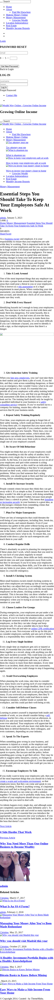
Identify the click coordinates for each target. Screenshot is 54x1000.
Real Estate (11, 25)
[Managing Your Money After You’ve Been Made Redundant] (27, 917)
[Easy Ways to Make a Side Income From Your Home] (26, 983)
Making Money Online (17, 15)
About (9, 9)
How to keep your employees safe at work (26, 163)
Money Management (16, 17)
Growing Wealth (20, 20)
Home (9, 7)
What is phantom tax (16, 155)
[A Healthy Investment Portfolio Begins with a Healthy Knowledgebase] (27, 952)
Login (3, 41)
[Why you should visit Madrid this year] (19, 935)
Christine (4, 898)
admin (3, 217)
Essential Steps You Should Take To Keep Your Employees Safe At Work (26, 224)
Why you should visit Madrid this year (24, 940)
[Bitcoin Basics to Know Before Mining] (20, 969)
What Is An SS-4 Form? (15, 906)
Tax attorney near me (16, 147)
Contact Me (11, 95)
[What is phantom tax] (17, 150)
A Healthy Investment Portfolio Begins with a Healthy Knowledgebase (26, 959)
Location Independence (17, 23)
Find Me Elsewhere (21, 12)
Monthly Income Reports (18, 28)
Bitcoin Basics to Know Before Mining (23, 975)
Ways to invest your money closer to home (26, 170)
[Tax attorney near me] (17, 142)
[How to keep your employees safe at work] (27, 158)
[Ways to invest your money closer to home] (27, 165)
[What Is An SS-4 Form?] (12, 900)
